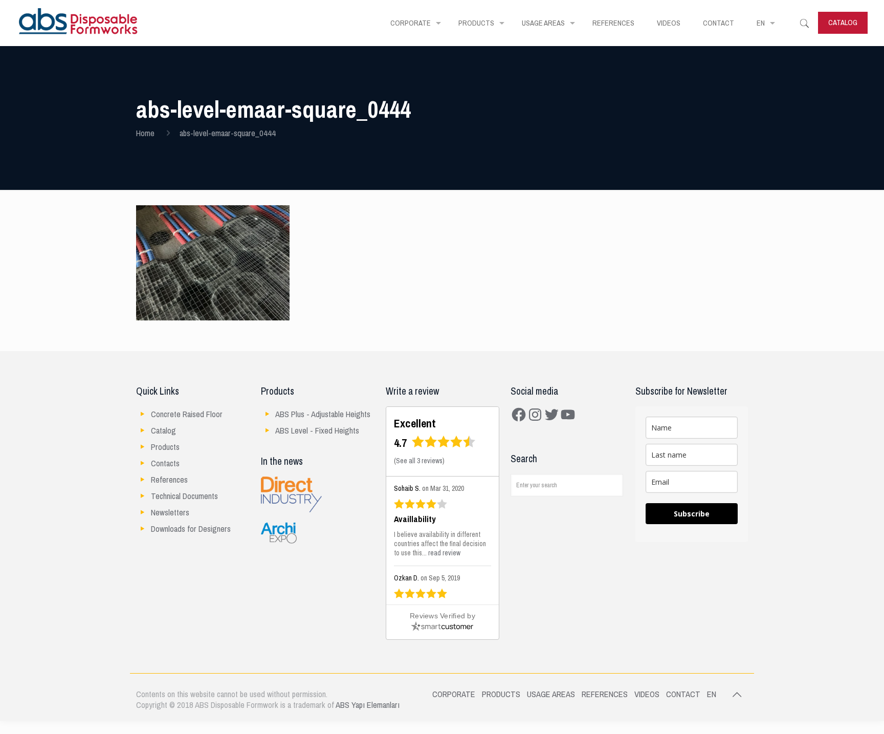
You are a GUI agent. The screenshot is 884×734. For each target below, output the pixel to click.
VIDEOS (646, 694)
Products (165, 447)
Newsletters (170, 513)
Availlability (415, 519)
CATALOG (842, 22)
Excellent (415, 423)
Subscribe (692, 514)
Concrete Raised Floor (187, 414)
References (169, 480)
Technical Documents (184, 496)
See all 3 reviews (419, 461)
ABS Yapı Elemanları (368, 705)
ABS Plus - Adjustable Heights (322, 414)
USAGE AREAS (551, 694)
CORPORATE (453, 694)
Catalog (163, 431)
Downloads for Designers (191, 529)
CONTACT (683, 694)
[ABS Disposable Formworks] (78, 23)
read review (444, 553)
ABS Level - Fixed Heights (317, 431)
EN (711, 694)
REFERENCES (605, 694)
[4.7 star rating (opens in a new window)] (444, 445)
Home (145, 133)
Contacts (165, 463)
